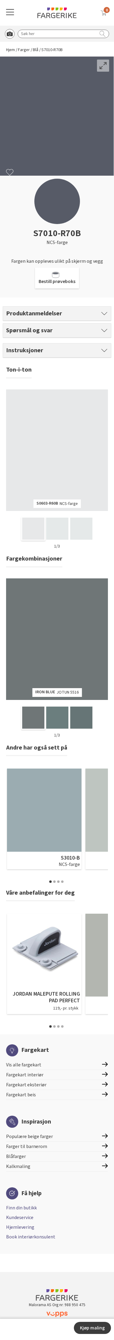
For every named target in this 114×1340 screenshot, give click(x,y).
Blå (35, 50)
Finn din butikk (21, 1208)
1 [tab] (50, 881)
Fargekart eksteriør (26, 1084)
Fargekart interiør (24, 1075)
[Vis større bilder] (103, 66)
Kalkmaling (18, 1166)
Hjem (10, 50)
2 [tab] (54, 881)
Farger (24, 50)
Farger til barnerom (26, 1146)
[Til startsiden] (57, 13)
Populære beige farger (29, 1136)
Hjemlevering (20, 1227)
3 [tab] (58, 881)
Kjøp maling (92, 1328)
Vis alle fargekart (23, 1065)
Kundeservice (19, 1217)
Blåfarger (16, 1156)
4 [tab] (62, 881)
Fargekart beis (21, 1094)
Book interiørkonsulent (30, 1237)
